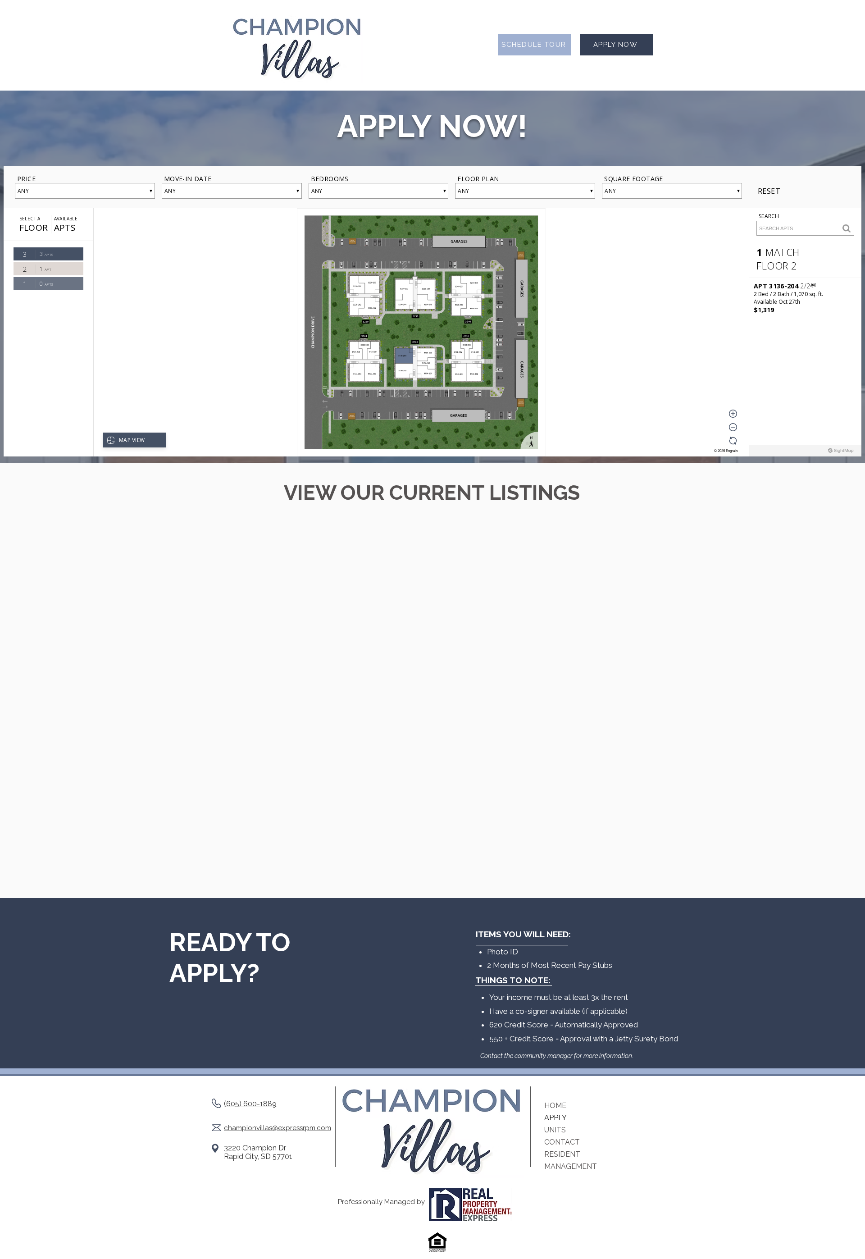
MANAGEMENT (570, 1166)
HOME (555, 1105)
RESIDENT (562, 1154)
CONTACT (562, 1142)
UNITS (555, 1130)
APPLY (555, 1117)
